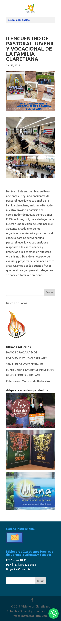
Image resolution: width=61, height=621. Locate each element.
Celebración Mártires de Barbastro (28, 381)
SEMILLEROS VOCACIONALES (24, 364)
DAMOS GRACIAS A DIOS (21, 352)
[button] (53, 613)
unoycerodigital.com (34, 615)
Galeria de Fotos (16, 303)
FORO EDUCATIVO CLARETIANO (26, 358)
